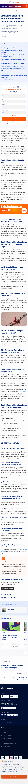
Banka (7, 604)
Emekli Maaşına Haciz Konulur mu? (10, 48)
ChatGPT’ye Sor (8, 588)
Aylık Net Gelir (5, 93)
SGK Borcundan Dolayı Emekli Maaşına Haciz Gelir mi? (13, 69)
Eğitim (3, 99)
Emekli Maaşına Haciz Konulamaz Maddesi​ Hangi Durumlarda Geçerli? (13, 55)
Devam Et (14, 119)
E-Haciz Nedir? (22, 391)
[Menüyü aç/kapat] (26, 2)
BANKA (3, 632)
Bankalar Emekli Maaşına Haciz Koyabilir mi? (12, 63)
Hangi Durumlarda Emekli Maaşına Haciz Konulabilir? (11, 51)
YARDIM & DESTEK (6, 722)
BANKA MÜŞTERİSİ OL (7, 735)
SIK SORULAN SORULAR (7, 80)
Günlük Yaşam (12, 604)
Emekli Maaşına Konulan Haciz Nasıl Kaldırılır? (13, 73)
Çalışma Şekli (5, 110)
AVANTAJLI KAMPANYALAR (8, 744)
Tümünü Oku (16, 646)
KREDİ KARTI (5, 741)
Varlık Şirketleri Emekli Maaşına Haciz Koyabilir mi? (13, 60)
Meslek (3, 104)
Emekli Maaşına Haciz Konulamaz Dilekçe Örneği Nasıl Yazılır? (14, 76)
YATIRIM (4, 733)
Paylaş (4, 36)
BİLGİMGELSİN (5, 746)
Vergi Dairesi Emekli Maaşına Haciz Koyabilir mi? (13, 66)
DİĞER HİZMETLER (6, 738)
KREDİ (3, 730)
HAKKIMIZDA (5, 719)
